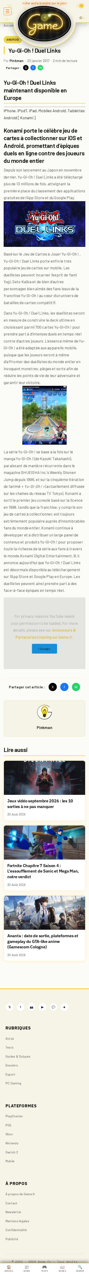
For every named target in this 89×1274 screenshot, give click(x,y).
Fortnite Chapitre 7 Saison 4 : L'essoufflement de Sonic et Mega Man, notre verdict (43, 871)
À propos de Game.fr (20, 1194)
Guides (62, 1268)
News (27, 1268)
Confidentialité (16, 1230)
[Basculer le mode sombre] (81, 6)
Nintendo (11, 1143)
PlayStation (14, 1116)
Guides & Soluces (17, 1056)
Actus (9, 1038)
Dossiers (11, 1065)
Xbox (9, 1134)
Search (80, 1268)
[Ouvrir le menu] (7, 11)
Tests (9, 1047)
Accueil (9, 25)
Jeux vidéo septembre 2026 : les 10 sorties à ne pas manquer (40, 803)
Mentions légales (17, 1221)
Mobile (9, 1161)
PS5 (8, 1125)
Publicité (11, 1239)
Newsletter (13, 1212)
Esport (10, 1074)
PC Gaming (13, 1083)
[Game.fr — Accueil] (44, 23)
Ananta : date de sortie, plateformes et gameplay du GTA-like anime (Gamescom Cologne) (42, 941)
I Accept (44, 649)
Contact (11, 1203)
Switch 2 (11, 1152)
